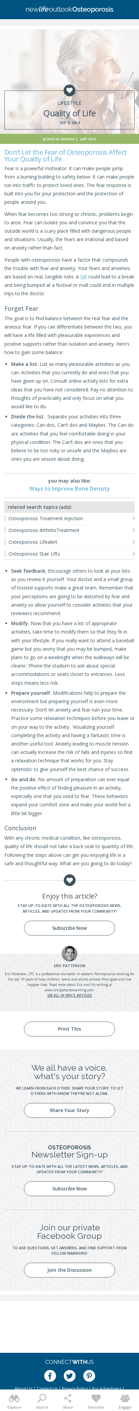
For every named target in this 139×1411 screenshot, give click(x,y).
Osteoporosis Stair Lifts (34, 553)
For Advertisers (106, 1388)
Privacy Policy (75, 1388)
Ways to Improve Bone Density (69, 488)
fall (83, 276)
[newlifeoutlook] (69, 9)
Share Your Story (69, 1110)
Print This (69, 1029)
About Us (23, 1388)
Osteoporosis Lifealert (32, 542)
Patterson (69, 965)
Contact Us (47, 1388)
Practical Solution (59, 138)
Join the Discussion (69, 1270)
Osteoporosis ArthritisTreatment (44, 530)
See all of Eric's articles (69, 995)
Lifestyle (70, 103)
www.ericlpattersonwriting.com (69, 990)
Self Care (88, 138)
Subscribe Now (69, 928)
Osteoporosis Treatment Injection (45, 518)
